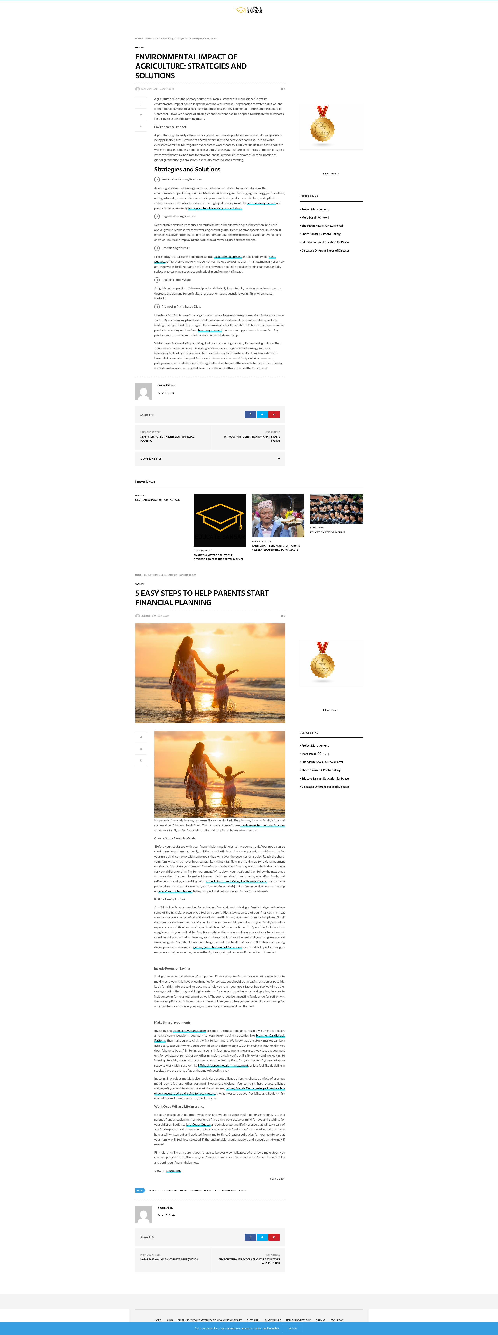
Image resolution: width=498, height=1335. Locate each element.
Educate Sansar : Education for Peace (325, 242)
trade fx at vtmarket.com (189, 1030)
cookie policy (271, 1328)
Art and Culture (262, 541)
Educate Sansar (331, 173)
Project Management (315, 209)
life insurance (229, 1190)
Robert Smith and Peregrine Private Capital (236, 881)
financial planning (191, 1190)
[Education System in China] (336, 509)
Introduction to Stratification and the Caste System (252, 438)
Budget (153, 1190)
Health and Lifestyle (309, 24)
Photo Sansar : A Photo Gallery (321, 234)
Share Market (276, 24)
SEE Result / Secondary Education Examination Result (194, 24)
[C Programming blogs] (323, 126)
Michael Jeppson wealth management (223, 1065)
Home (130, 24)
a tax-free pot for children (175, 891)
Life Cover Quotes (198, 1124)
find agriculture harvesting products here (215, 208)
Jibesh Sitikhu (148, 616)
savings (243, 1190)
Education (317, 528)
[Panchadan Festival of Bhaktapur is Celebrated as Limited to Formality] (278, 515)
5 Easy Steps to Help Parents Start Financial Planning (167, 438)
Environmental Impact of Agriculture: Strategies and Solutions (249, 1261)
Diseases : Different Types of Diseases (325, 250)
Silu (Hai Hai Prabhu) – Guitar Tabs (157, 500)
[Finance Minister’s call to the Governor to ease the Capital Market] (220, 520)
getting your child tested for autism (217, 947)
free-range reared (210, 330)
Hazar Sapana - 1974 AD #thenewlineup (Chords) (169, 1259)
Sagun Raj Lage (149, 89)
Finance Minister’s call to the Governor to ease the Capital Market (218, 557)
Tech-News (354, 24)
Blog (143, 24)
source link (173, 1170)
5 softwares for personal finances (262, 825)
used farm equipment (228, 256)
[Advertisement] (331, 71)
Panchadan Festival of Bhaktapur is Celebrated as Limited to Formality (276, 548)
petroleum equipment (261, 203)
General (139, 47)
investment (211, 1190)
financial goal (169, 1190)
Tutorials (249, 24)
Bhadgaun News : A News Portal (322, 225)
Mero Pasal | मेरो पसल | (315, 217)
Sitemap (335, 24)
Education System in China (327, 532)
